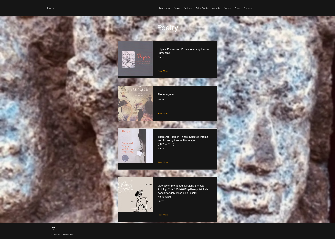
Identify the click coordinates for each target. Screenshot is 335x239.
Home (51, 8)
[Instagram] (53, 229)
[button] (176, 8)
